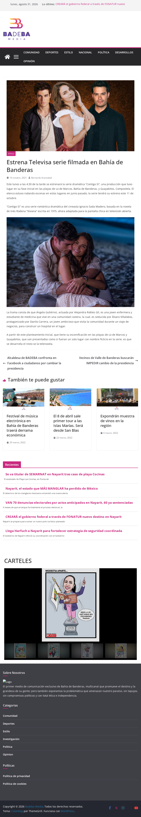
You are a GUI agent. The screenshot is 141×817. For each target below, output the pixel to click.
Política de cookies (14, 783)
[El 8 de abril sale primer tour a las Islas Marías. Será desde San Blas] (70, 391)
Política (103, 52)
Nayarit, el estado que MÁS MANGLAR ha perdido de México (52, 488)
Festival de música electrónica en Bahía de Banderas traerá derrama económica (22, 426)
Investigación (11, 739)
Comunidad (31, 52)
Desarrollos (124, 52)
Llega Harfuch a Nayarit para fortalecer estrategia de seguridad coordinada (64, 531)
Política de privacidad (16, 776)
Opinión (29, 61)
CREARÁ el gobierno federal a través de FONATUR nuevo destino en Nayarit (64, 517)
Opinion (8, 754)
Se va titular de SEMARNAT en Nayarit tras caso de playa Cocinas (55, 474)
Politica (7, 746)
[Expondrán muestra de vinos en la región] (117, 391)
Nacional (85, 52)
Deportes (51, 52)
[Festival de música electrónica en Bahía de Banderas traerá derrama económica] (23, 391)
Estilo (68, 52)
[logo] (7, 682)
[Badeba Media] (7, 56)
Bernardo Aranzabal (41, 177)
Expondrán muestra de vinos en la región (117, 421)
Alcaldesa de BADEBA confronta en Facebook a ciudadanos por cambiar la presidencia (34, 363)
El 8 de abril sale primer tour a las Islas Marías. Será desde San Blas (68, 423)
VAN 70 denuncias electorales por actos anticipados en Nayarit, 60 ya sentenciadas (69, 502)
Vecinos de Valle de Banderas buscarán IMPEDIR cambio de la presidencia (106, 360)
